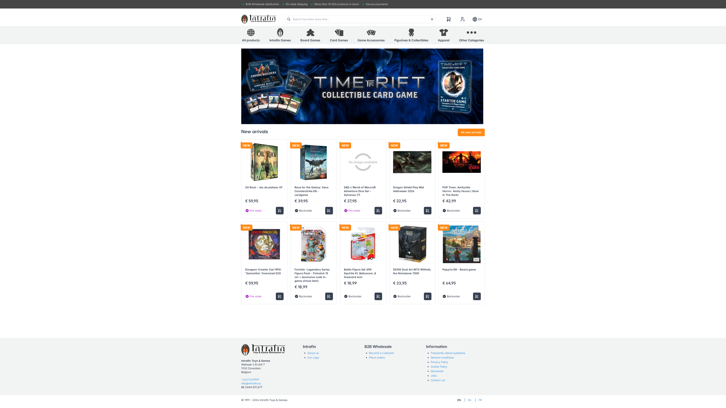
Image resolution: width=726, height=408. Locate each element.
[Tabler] (258, 19)
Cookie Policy (439, 366)
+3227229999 (250, 379)
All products (251, 40)
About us (313, 353)
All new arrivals (471, 132)
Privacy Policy (439, 362)
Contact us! (438, 380)
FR (480, 400)
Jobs (434, 375)
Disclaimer (437, 371)
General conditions (442, 357)
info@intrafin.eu (251, 383)
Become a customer (381, 353)
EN (480, 19)
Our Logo (313, 357)
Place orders (377, 357)
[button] (280, 35)
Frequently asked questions (448, 353)
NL (470, 400)
